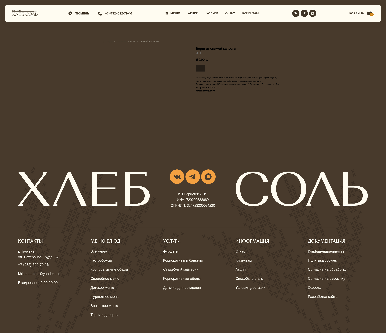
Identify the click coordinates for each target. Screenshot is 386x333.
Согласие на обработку (327, 269)
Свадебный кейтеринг (181, 269)
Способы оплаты (250, 278)
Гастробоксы (101, 260)
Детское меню (102, 287)
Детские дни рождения (182, 287)
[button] (172, 13)
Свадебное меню (104, 278)
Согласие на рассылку (326, 278)
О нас (240, 251)
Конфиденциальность (326, 251)
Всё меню (98, 251)
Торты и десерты (104, 315)
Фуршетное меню (104, 297)
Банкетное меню (104, 306)
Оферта (314, 287)
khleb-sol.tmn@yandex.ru (38, 274)
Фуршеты (171, 251)
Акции (241, 269)
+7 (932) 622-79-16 (33, 265)
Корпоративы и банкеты (183, 260)
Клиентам (244, 260)
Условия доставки (250, 287)
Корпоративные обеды (109, 269)
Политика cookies (322, 260)
